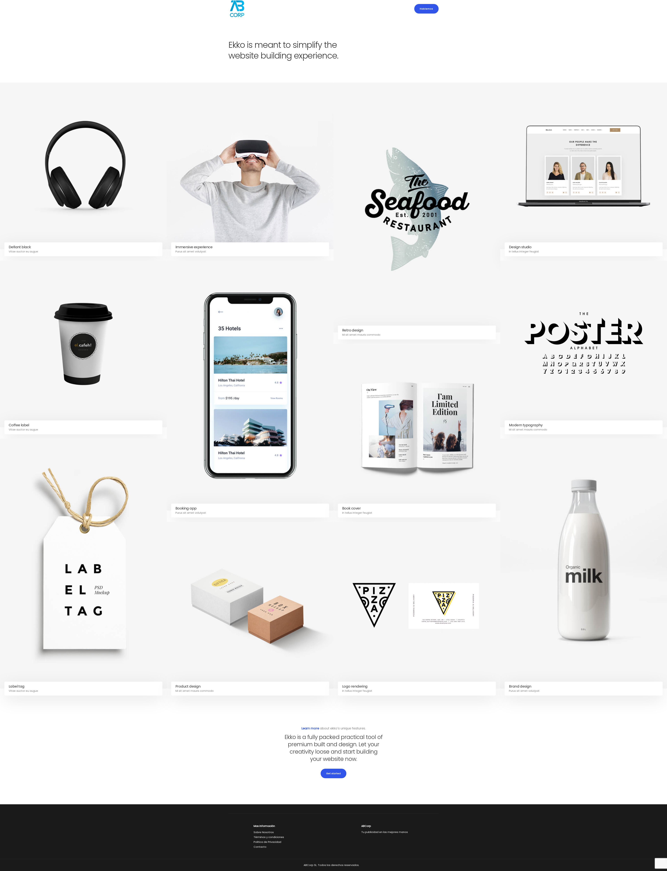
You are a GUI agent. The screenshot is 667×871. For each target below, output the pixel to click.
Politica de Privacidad (267, 842)
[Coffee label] (83, 344)
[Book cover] (417, 427)
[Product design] (250, 605)
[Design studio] (583, 166)
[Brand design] (583, 564)
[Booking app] (250, 386)
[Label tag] (83, 564)
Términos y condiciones (269, 837)
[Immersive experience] (250, 166)
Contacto (260, 847)
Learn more (310, 728)
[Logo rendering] (417, 605)
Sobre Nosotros (264, 832)
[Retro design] (417, 207)
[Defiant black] (83, 166)
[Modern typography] (583, 344)
